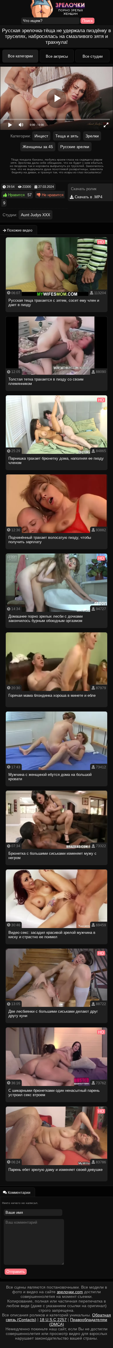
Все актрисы (57, 56)
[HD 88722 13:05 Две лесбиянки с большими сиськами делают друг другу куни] (56, 1024)
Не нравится (52, 195)
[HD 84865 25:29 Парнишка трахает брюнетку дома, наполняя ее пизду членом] (56, 471)
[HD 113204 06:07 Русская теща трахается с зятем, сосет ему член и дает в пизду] (56, 313)
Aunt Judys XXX (35, 214)
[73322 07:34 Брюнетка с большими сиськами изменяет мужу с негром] (56, 866)
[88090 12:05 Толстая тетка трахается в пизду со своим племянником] (56, 392)
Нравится (16, 195)
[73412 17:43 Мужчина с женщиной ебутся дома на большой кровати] (56, 787)
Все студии (93, 56)
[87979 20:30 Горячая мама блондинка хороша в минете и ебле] (56, 708)
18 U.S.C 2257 (53, 1319)
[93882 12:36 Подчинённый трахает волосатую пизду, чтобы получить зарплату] (56, 550)
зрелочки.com (70, 1291)
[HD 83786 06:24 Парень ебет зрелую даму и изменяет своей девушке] (56, 1182)
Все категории (20, 56)
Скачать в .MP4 (88, 197)
